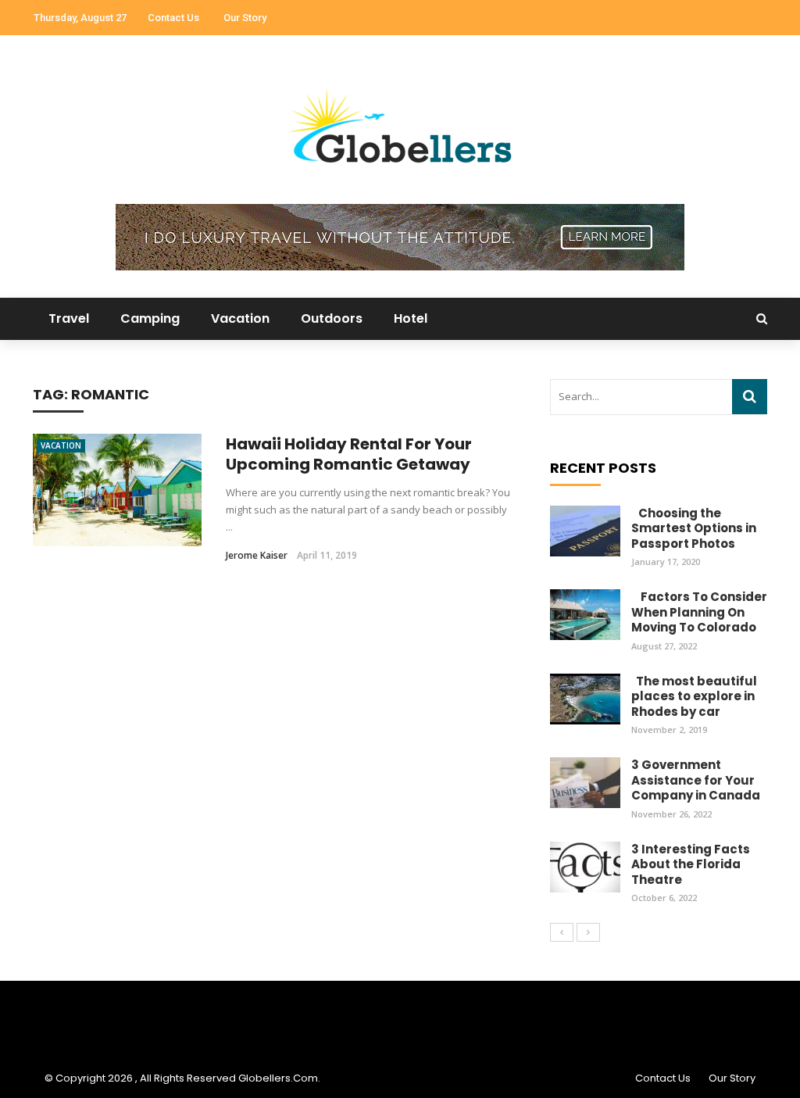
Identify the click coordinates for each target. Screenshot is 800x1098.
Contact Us (173, 17)
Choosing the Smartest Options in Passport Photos (693, 528)
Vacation (240, 318)
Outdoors (331, 318)
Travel (68, 318)
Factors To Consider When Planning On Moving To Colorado (699, 611)
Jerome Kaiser (257, 555)
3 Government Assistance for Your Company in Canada (695, 779)
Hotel (410, 318)
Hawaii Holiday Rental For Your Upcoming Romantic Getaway (349, 454)
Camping (150, 318)
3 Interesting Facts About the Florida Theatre (690, 864)
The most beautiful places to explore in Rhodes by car (694, 696)
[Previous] (561, 932)
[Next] (588, 932)
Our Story (244, 17)
